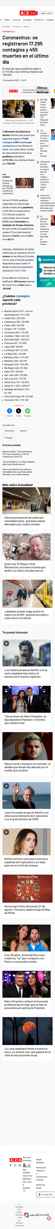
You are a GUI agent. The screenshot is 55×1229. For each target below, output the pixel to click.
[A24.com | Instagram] (20, 1165)
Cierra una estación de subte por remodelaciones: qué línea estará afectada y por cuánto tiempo (17, 472)
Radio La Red (46, 13)
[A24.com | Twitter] (15, 1165)
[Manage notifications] (49, 1218)
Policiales (50, 20)
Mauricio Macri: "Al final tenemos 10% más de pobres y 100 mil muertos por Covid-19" (17, 454)
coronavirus (8, 146)
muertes (23, 142)
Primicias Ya (39, 20)
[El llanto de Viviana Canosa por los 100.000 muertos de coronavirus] (24, 183)
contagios (7, 142)
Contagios (8, 438)
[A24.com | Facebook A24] (10, 1165)
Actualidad (27, 20)
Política (7, 20)
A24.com (27, 1157)
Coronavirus (17, 27)
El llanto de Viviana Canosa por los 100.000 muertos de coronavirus (7, 187)
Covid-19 (25, 263)
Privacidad (41, 1167)
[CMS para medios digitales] (42, 1215)
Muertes (26, 27)
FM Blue (26, 1173)
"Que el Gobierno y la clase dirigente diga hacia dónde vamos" (18, 463)
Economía (16, 20)
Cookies (39, 1180)
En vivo (33, 13)
